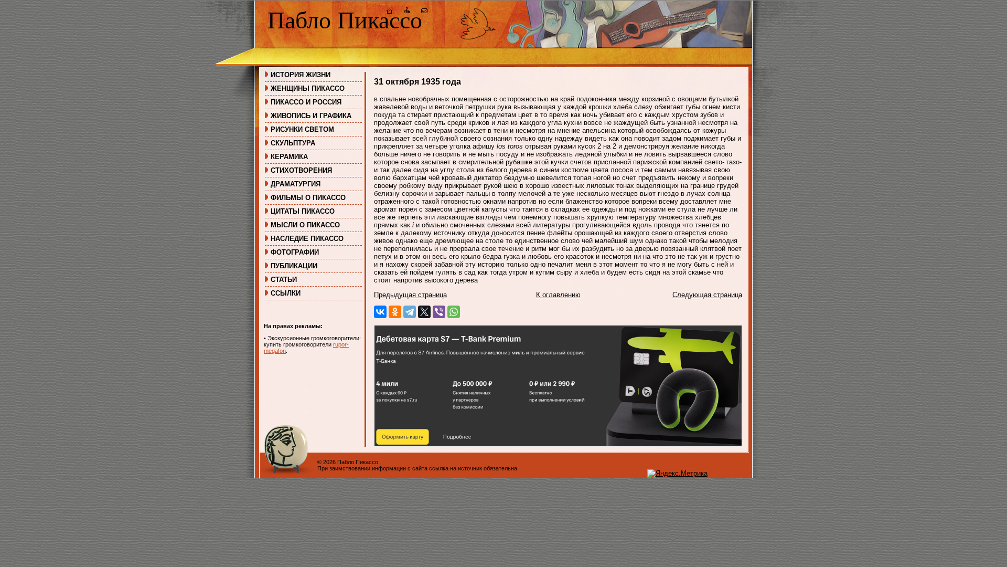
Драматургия (295, 184)
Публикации (294, 266)
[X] (424, 312)
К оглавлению (558, 295)
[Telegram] (409, 312)
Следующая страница (707, 295)
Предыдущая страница (410, 295)
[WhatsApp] (453, 312)
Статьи (284, 280)
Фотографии (295, 252)
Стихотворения (301, 170)
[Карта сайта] (407, 12)
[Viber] (439, 312)
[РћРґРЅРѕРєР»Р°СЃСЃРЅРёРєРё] (395, 312)
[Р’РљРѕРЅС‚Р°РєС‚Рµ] (380, 312)
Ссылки (286, 293)
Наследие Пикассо (307, 239)
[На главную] (389, 12)
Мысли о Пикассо (305, 225)
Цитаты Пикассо (303, 211)
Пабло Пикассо (344, 20)
